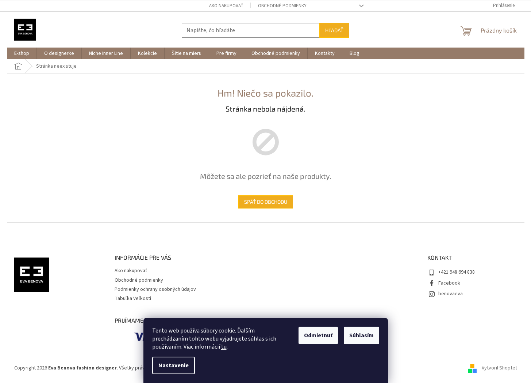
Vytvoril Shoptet (499, 368)
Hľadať (334, 30)
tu (224, 347)
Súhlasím (361, 335)
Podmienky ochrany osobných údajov (155, 289)
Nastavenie (173, 365)
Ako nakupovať (226, 6)
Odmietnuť (318, 335)
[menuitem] (21, 53)
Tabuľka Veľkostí (133, 298)
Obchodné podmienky (282, 6)
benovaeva (450, 293)
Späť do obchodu (265, 202)
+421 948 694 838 (456, 272)
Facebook (449, 283)
